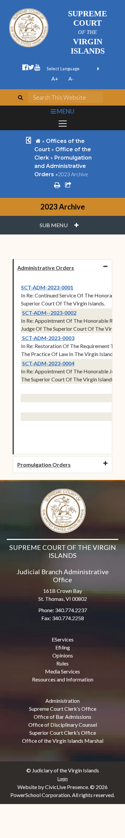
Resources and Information (62, 679)
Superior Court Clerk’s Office (62, 732)
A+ (54, 78)
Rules (62, 663)
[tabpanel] (62, 365)
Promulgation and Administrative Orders (63, 166)
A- (71, 78)
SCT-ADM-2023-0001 (47, 287)
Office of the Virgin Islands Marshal (62, 740)
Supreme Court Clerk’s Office (62, 708)
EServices (63, 639)
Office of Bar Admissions (62, 716)
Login (62, 778)
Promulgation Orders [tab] (44, 464)
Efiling (62, 647)
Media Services (62, 671)
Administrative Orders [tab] (45, 267)
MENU (64, 111)
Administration (62, 700)
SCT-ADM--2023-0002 (49, 312)
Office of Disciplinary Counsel (62, 724)
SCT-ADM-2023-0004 (48, 363)
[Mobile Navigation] (62, 123)
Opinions (62, 655)
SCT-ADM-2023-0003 (47, 338)
